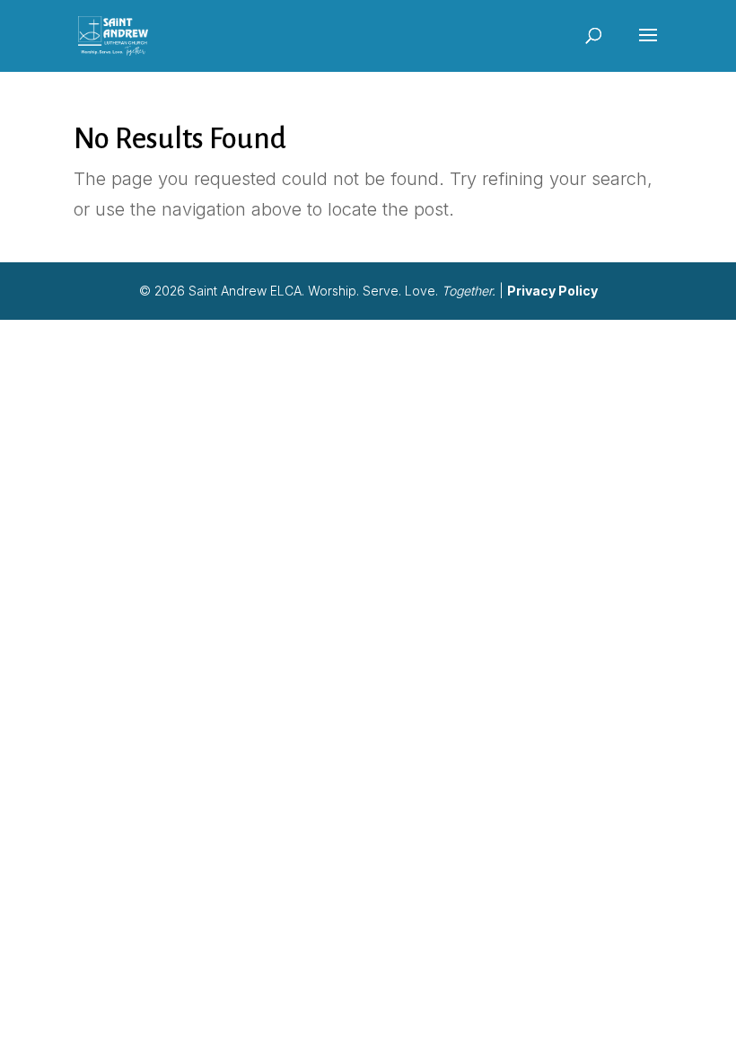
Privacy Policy (552, 290)
